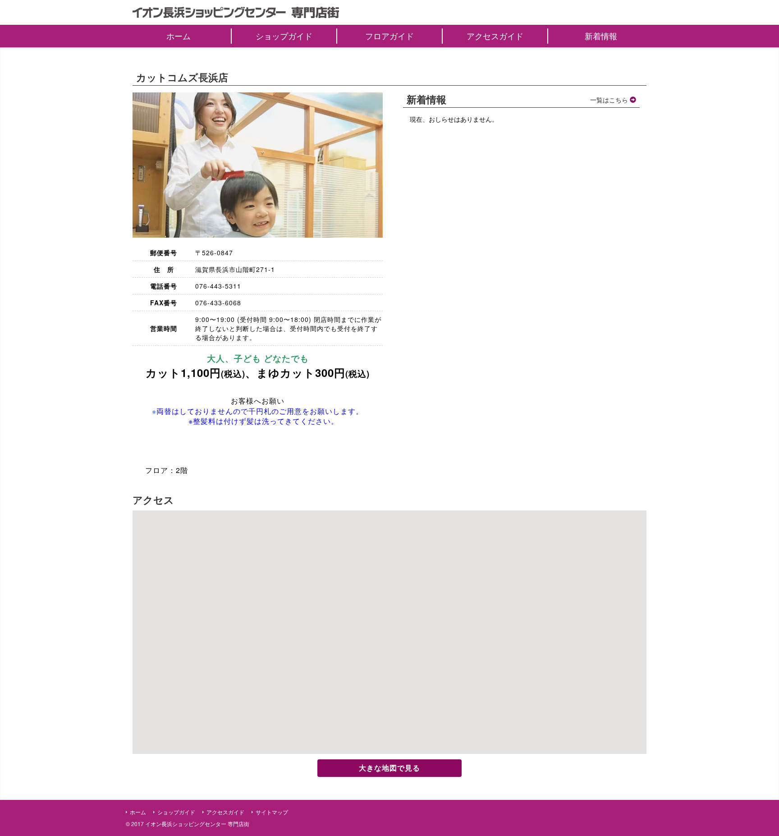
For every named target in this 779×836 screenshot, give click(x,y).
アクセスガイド (225, 812)
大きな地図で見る (389, 768)
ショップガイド (176, 812)
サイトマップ (272, 812)
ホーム (138, 812)
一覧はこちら (610, 99)
